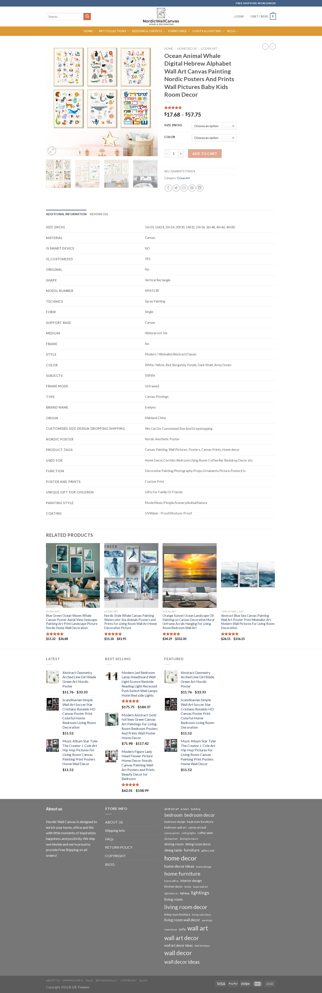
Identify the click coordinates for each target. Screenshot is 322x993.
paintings (207, 920)
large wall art (200, 886)
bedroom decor (199, 815)
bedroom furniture (200, 821)
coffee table (205, 833)
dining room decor (198, 844)
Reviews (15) (99, 214)
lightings (200, 892)
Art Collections (112, 31)
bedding (195, 809)
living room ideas (201, 914)
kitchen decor (173, 886)
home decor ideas (179, 866)
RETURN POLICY (119, 847)
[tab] (66, 214)
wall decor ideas (182, 962)
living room (173, 899)
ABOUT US (114, 822)
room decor (170, 929)
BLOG (110, 864)
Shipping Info (115, 830)
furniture (192, 850)
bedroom (173, 815)
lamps (187, 886)
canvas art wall (197, 827)
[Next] (150, 100)
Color (169, 137)
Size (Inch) (173, 125)
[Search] (87, 16)
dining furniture (189, 838)
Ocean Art (209, 48)
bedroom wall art (175, 827)
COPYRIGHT (115, 856)
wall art (197, 928)
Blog (231, 31)
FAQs (109, 839)
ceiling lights (188, 833)
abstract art (171, 809)
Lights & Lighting (207, 31)
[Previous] (54, 100)
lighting (184, 893)
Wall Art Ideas (202, 945)
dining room (174, 844)
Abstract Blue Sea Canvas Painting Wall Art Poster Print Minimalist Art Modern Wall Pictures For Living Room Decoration (247, 622)
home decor (180, 858)
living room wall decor (182, 920)
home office (171, 881)
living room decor (185, 907)
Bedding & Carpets (147, 31)
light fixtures (171, 893)
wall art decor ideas (178, 945)
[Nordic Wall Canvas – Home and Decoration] (161, 16)
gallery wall (207, 850)
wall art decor (181, 937)
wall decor (178, 952)
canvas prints (172, 833)
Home (88, 31)
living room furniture (177, 914)
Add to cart (204, 153)
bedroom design (174, 821)
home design (203, 866)
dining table (173, 850)
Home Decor (187, 48)
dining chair (171, 838)
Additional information (66, 214)
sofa (182, 929)
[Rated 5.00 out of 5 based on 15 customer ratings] (200, 107)
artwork (184, 809)
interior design (191, 881)
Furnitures (177, 31)
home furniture (182, 873)
